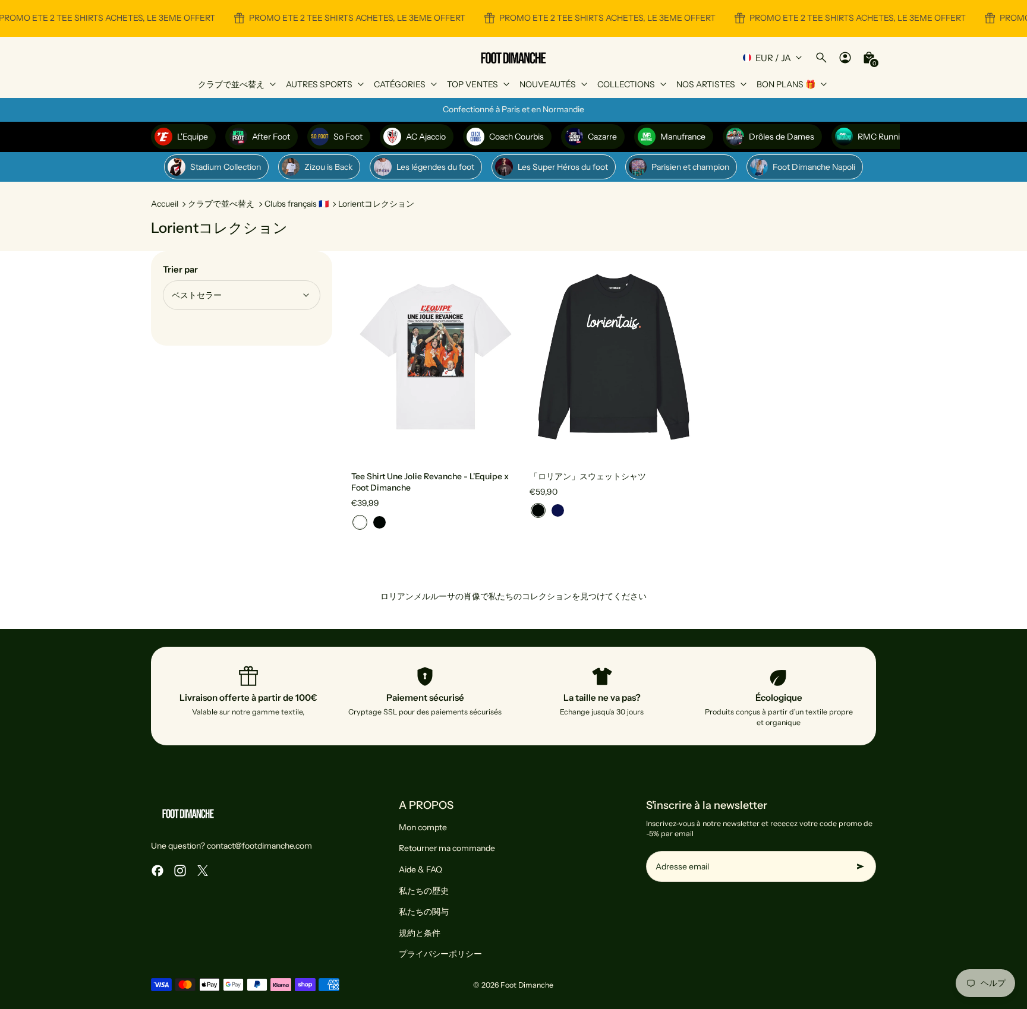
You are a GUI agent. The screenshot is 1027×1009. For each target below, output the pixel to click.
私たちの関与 (424, 911)
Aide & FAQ (420, 869)
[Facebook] (157, 870)
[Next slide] (502, 356)
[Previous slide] (369, 356)
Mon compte (423, 827)
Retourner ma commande (447, 848)
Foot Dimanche (526, 984)
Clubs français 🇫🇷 (296, 203)
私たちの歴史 (424, 890)
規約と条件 (419, 933)
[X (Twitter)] (202, 870)
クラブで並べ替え (221, 203)
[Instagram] (180, 870)
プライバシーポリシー (440, 953)
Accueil (164, 203)
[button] (360, 522)
